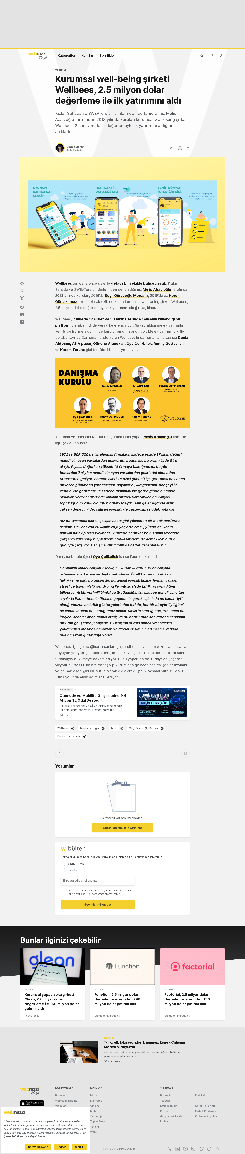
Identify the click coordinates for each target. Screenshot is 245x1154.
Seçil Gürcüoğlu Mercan (126, 295)
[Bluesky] (201, 1148)
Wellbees (62, 728)
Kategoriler (66, 55)
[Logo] (38, 55)
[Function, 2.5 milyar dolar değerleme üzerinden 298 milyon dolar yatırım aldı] (122, 966)
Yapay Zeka (97, 1121)
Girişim (94, 1105)
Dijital (93, 1095)
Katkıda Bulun (168, 1105)
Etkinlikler (107, 55)
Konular (87, 55)
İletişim (164, 1121)
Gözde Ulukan (112, 1061)
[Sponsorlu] (162, 702)
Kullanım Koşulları (206, 1116)
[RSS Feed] (217, 1148)
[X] (169, 1148)
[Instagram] (193, 1148)
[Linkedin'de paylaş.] (22, 322)
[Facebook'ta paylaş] (22, 307)
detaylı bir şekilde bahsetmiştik (138, 283)
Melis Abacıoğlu (157, 289)
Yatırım (60, 70)
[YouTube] (185, 1148)
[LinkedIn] (177, 1148)
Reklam (164, 1111)
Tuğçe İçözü (32, 1015)
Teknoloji (96, 1116)
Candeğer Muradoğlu (107, 1015)
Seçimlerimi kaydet (97, 904)
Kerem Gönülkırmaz (68, 736)
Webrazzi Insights (66, 1100)
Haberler (60, 1095)
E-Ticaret (96, 1100)
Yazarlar (165, 1100)
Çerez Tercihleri (205, 1105)
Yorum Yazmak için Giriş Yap (122, 828)
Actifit (114, 728)
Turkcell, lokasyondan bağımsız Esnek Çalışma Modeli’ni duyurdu (144, 1044)
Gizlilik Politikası (205, 1111)
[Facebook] (209, 1148)
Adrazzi (64, 715)
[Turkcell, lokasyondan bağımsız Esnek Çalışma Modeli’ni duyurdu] (79, 1051)
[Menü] (22, 56)
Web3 (93, 1131)
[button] (122, 393)
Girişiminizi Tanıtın (171, 1116)
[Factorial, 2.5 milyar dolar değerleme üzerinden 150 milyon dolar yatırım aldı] (192, 966)
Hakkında (165, 1095)
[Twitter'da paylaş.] (22, 314)
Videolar (60, 1105)
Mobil (93, 1111)
